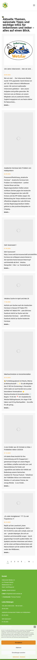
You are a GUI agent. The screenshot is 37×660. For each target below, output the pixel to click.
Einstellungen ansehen (18, 652)
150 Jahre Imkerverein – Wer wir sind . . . (13, 606)
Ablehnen (18, 647)
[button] (35, 627)
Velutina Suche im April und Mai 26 (16, 298)
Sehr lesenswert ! (10, 245)
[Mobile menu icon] (34, 5)
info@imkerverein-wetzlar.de (14, 593)
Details (6, 105)
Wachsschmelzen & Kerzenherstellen (17, 374)
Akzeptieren (18, 642)
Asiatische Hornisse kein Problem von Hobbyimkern (16, 612)
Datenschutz (16, 656)
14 (29, 561)
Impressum (22, 656)
